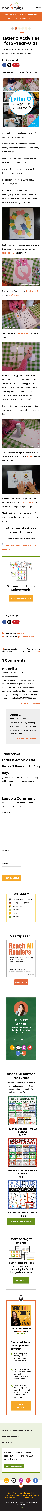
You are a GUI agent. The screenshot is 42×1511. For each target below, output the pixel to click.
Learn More (21, 1280)
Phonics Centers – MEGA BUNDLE (22, 1172)
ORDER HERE (21, 982)
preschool (23, 636)
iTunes (20, 1331)
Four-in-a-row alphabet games (31, 650)
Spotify (21, 1333)
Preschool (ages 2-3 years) (20, 899)
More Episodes (21, 1406)
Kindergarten (15, 906)
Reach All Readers (12, 6)
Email (5, 863)
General (20, 633)
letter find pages (23, 333)
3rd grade (14, 917)
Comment (7, 812)
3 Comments (21, 32)
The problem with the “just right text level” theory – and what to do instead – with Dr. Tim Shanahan (22, 1391)
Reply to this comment (31, 703)
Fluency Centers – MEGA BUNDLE (22, 1130)
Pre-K (31, 636)
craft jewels (14, 295)
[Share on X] (9, 65)
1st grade (14, 910)
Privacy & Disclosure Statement (14, 1502)
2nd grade (14, 913)
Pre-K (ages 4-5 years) (19, 903)
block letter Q (8, 253)
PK (16, 28)
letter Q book (27, 502)
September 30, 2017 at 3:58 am (13, 672)
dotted (30, 456)
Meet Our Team (21, 1039)
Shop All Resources (21, 1222)
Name (5, 850)
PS (12, 28)
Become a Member (14, 1466)
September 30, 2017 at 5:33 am (21, 718)
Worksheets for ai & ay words (10, 650)
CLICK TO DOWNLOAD (21, 598)
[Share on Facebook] (4, 65)
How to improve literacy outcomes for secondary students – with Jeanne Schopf (21, 1358)
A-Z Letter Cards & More (22, 1212)
